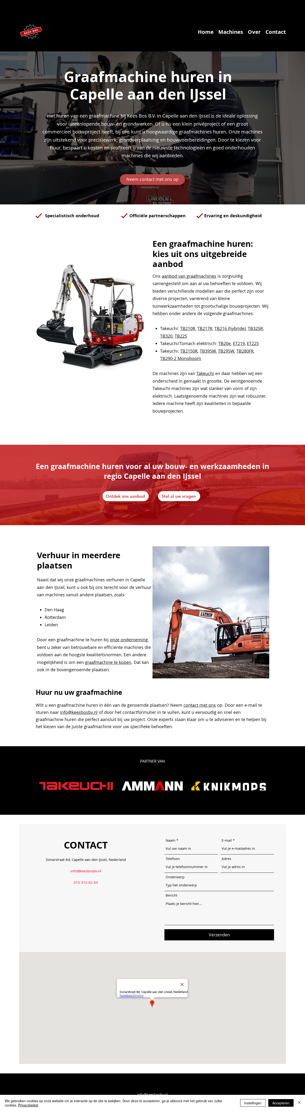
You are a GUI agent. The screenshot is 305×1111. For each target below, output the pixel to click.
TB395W (208, 351)
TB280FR (245, 351)
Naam (170, 840)
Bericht (171, 895)
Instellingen (252, 1103)
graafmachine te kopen (108, 662)
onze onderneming (129, 639)
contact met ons (199, 705)
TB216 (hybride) (230, 328)
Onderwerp (175, 877)
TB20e (224, 343)
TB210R (187, 328)
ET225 (253, 343)
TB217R (204, 328)
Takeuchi (205, 373)
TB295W (226, 351)
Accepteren (281, 1103)
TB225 (181, 336)
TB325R (255, 328)
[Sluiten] (299, 1103)
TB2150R (189, 351)
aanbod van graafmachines (189, 276)
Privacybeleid (28, 1105)
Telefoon (173, 858)
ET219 (239, 343)
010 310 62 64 (86, 882)
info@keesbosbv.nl (79, 712)
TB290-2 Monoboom (180, 358)
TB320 (166, 336)
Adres (226, 858)
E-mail (227, 840)
